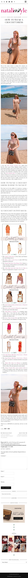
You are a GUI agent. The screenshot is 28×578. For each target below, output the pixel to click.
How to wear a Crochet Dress (14, 21)
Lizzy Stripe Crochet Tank (11, 318)
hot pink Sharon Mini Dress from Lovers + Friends (15, 354)
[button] (26, 1)
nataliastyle (16, 574)
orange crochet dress (9, 256)
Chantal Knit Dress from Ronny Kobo (13, 263)
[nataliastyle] (14, 8)
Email (2, 476)
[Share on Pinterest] (9, 428)
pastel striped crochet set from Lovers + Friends (15, 304)
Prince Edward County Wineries (22, 434)
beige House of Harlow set (11, 311)
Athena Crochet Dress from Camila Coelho (15, 367)
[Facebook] (11, 1)
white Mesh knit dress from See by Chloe (15, 268)
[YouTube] (9, 1)
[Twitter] (1, 1)
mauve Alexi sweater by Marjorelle (13, 308)
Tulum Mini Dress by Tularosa (12, 363)
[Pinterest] (6, 1)
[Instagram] (4, 1)
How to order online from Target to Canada (7, 435)
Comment (3, 455)
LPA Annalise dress (10, 173)
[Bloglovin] (14, 1)
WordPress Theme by (14, 576)
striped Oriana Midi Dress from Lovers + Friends (16, 358)
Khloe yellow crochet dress (11, 260)
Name (2, 471)
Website (2, 482)
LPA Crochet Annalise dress (13, 165)
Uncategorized (17, 17)
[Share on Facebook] (5, 428)
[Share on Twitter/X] (7, 428)
